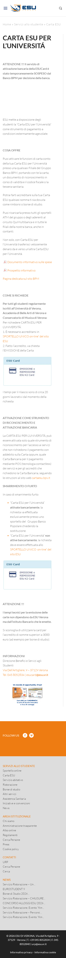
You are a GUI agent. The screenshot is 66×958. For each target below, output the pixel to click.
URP (5, 862)
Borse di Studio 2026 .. (16, 893)
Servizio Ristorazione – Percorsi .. (22, 912)
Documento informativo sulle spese (29, 262)
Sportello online (12, 770)
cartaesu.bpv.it (41, 477)
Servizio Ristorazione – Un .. (19, 884)
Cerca (6, 871)
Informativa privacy (21, 952)
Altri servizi (9, 794)
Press (6, 844)
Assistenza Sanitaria (14, 798)
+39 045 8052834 (40, 939)
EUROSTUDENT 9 (14, 889)
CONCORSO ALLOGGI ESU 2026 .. (24, 903)
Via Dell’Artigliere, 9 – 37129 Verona (25, 670)
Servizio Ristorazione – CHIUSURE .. (24, 898)
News (6, 808)
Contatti (9, 857)
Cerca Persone (11, 839)
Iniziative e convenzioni (16, 803)
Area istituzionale (17, 816)
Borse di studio (11, 789)
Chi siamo (8, 821)
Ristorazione (10, 784)
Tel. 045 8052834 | (14, 674)
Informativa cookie (45, 952)
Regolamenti (10, 835)
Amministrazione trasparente (20, 825)
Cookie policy (11, 849)
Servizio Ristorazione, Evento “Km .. (23, 907)
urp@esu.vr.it (39, 944)
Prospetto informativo (21, 270)
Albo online (9, 830)
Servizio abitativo (13, 779)
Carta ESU (9, 775)
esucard (37, 674)
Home (7, 24)
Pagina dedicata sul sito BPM (21, 278)
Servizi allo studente (28, 24)
